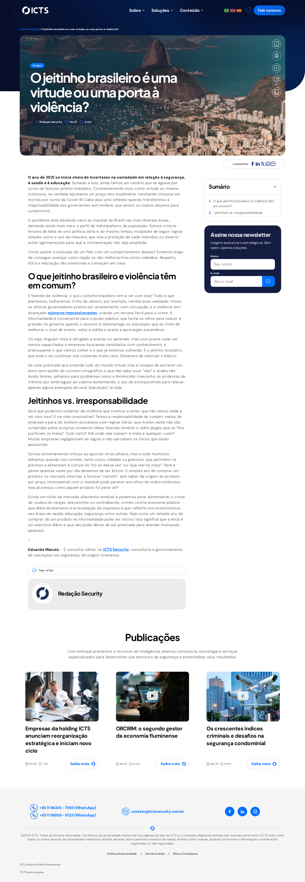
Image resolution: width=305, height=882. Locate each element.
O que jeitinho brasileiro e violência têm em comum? (243, 203)
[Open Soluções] (171, 10)
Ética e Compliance (185, 853)
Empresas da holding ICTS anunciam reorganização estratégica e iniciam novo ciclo (58, 739)
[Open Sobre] (143, 10)
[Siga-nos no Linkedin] (242, 811)
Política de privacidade (122, 853)
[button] (248, 10)
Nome (214, 256)
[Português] (227, 10)
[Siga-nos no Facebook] (229, 811)
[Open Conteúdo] (202, 10)
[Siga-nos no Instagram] (255, 811)
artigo (50, 570)
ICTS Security (116, 549)
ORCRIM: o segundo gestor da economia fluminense (149, 732)
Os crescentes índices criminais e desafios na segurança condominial (235, 736)
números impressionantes (72, 312)
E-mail (215, 273)
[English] (233, 10)
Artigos (34, 29)
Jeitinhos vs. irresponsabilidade (238, 212)
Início (23, 29)
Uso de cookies (155, 853)
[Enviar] (268, 281)
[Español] (240, 10)
